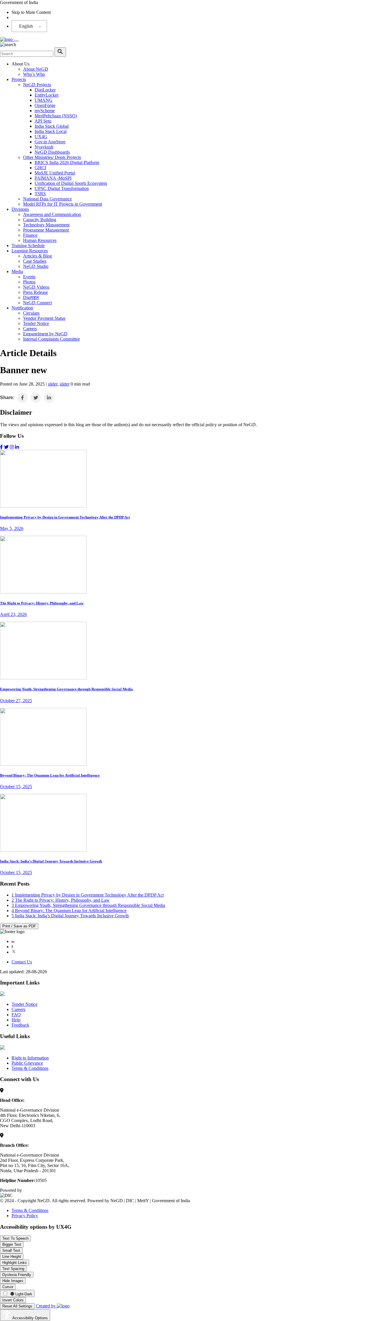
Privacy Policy (25, 1215)
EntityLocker (47, 95)
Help (16, 1019)
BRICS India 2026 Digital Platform (67, 162)
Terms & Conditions (30, 1068)
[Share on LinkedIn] (49, 397)
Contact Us (22, 961)
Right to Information (30, 1057)
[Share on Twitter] (36, 397)
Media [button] (17, 271)
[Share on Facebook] (22, 397)
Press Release (35, 292)
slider (52, 384)
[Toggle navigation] (16, 41)
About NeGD (35, 69)
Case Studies (34, 261)
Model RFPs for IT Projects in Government (62, 204)
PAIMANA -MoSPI (53, 178)
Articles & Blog (37, 255)
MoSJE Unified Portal (55, 172)
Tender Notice (36, 323)
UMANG (43, 100)
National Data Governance (47, 198)
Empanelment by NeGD (45, 333)
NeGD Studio (35, 266)
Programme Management (46, 230)
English (26, 26)
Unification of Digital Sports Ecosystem (71, 183)
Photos (29, 281)
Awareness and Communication (52, 214)
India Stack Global (52, 126)
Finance (30, 235)
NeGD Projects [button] (37, 84)
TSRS (40, 193)
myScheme (45, 110)
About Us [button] (20, 63)
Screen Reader (25, 17)
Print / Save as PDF (19, 926)
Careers (30, 328)
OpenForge (45, 105)
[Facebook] (12, 946)
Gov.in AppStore (50, 141)
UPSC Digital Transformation (62, 188)
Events (29, 276)
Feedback (20, 1025)
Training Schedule (28, 245)
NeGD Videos (36, 287)
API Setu (43, 121)
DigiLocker (45, 89)
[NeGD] (7, 39)
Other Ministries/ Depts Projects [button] (52, 157)
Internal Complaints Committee (51, 339)
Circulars (31, 313)
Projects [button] (19, 79)
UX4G (41, 136)
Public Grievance (27, 1063)
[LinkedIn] (13, 941)
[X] (14, 952)
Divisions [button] (20, 209)
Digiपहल (31, 297)
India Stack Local (51, 131)
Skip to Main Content (31, 12)
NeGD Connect (37, 302)
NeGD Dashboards (52, 152)
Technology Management (46, 224)
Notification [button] (22, 307)
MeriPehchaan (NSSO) (56, 115)
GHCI (40, 167)
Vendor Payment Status (44, 318)
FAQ (16, 1014)
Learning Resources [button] (30, 250)
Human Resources (40, 240)
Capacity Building (39, 219)
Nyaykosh (44, 146)
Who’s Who (34, 74)
